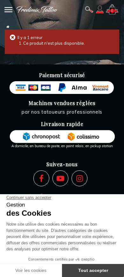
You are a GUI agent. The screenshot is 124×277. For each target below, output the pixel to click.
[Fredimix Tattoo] (37, 9)
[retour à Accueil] (8, 27)
